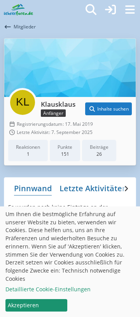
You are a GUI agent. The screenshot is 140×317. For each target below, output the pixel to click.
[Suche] (91, 10)
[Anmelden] (110, 9)
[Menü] (130, 10)
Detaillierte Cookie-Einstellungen (48, 289)
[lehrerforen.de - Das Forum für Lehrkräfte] (18, 10)
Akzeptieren (23, 305)
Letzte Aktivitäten (93, 188)
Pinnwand (33, 188)
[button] (108, 109)
